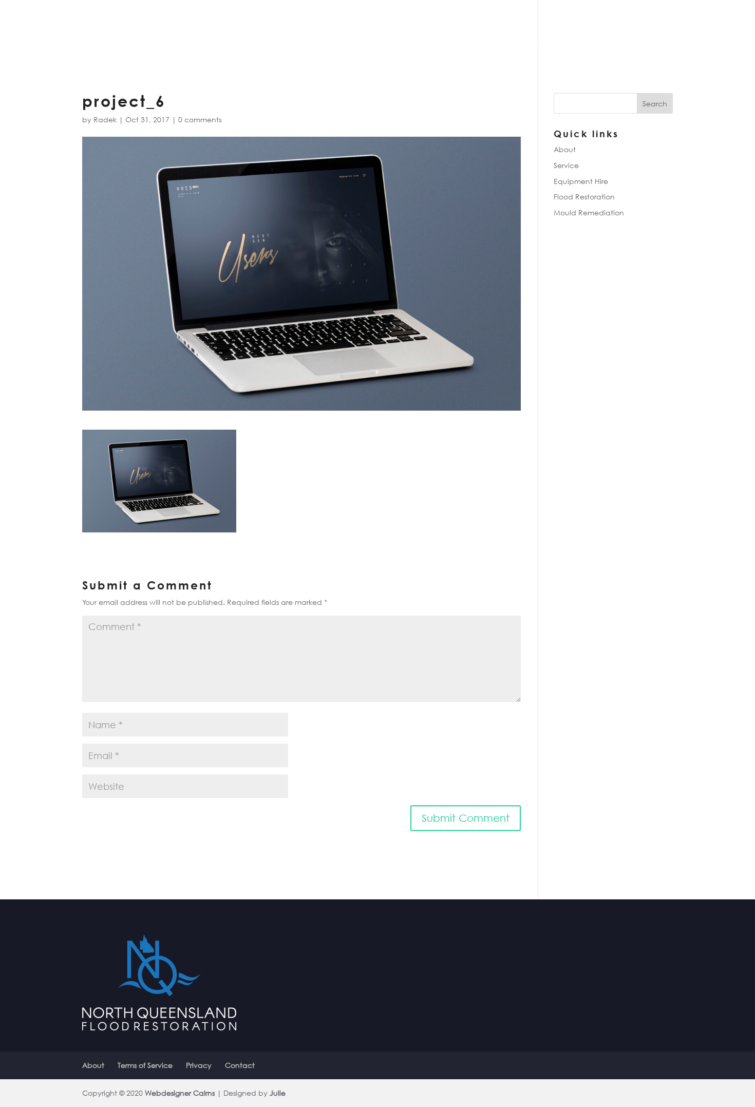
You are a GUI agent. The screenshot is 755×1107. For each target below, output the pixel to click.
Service (566, 165)
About (531, 41)
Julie (278, 1093)
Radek (105, 119)
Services (574, 41)
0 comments (199, 119)
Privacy (199, 1065)
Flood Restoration (584, 196)
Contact (634, 41)
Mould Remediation (589, 212)
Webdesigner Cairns (180, 1093)
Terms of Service (145, 1065)
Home (493, 41)
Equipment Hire (581, 181)
